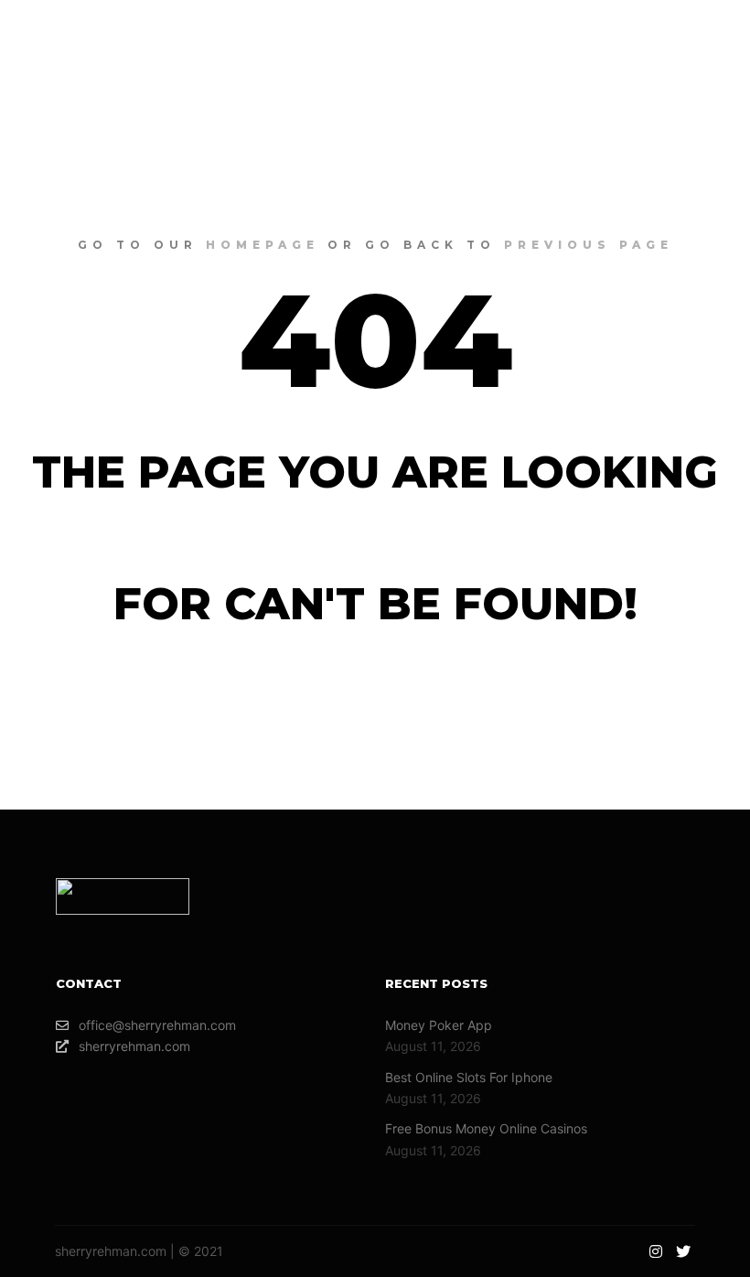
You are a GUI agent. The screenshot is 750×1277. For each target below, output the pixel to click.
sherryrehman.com (134, 1046)
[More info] (584, 50)
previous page (588, 245)
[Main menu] (617, 50)
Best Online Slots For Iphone (468, 1077)
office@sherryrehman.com (157, 1025)
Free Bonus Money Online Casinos (486, 1128)
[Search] (551, 50)
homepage (262, 245)
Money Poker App (438, 1025)
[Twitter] (701, 50)
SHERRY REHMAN (127, 50)
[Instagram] (674, 50)
